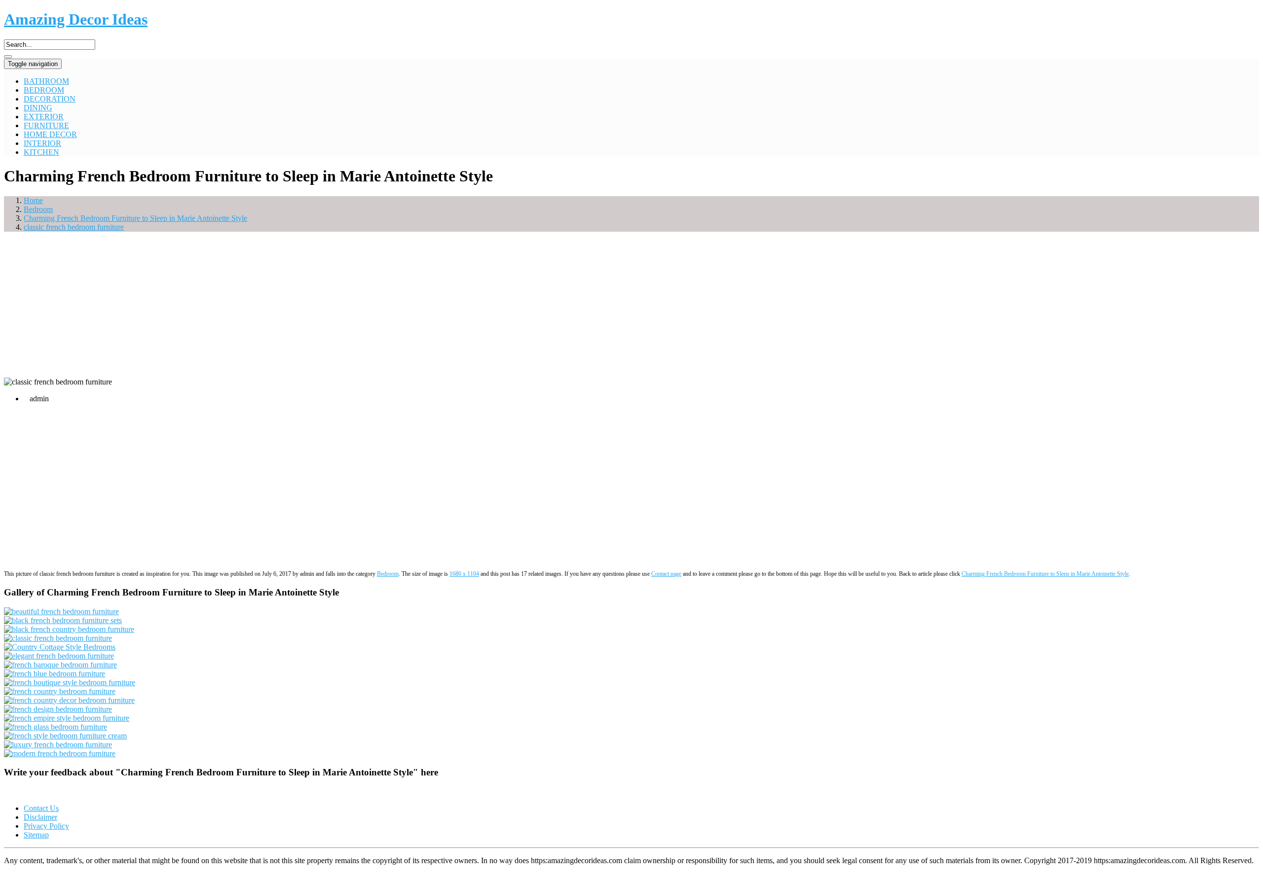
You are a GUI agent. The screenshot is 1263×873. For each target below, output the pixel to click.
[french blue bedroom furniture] (54, 673)
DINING (38, 108)
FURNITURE (46, 125)
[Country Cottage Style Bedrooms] (59, 647)
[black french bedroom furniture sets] (63, 620)
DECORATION (49, 99)
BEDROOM (44, 90)
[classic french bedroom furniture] (58, 638)
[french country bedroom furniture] (59, 691)
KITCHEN (41, 152)
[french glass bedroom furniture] (55, 727)
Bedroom (388, 573)
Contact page (666, 573)
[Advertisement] (631, 309)
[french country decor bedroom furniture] (69, 700)
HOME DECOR (50, 134)
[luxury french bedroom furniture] (58, 744)
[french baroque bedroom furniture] (60, 665)
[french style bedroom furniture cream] (65, 736)
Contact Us (41, 808)
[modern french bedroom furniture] (59, 753)
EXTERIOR (44, 116)
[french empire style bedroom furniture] (66, 718)
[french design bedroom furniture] (58, 709)
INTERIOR (42, 143)
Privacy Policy (46, 826)
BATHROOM (46, 81)
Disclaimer (40, 817)
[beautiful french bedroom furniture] (61, 611)
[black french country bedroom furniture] (69, 629)
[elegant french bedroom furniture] (59, 656)
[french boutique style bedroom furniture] (69, 682)
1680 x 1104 (464, 573)
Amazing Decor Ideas (76, 19)
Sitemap (36, 835)
